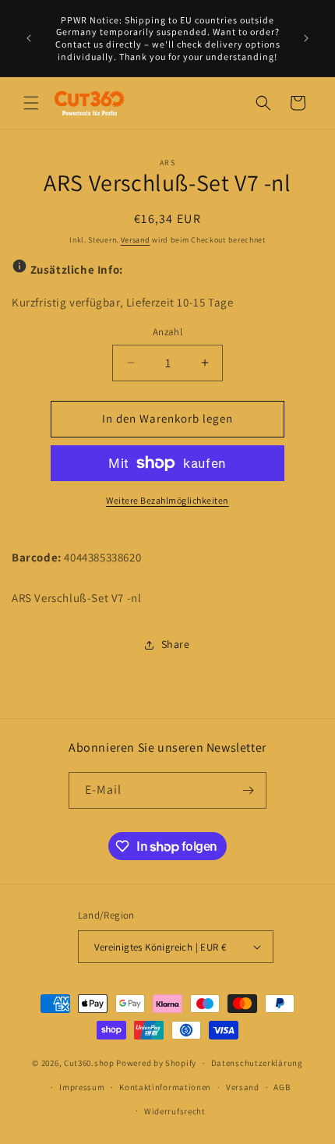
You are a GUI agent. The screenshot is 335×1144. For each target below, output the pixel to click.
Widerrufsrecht (175, 1111)
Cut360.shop (89, 1062)
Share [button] (175, 644)
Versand (135, 240)
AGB (281, 1087)
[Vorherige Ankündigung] (29, 38)
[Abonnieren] (248, 790)
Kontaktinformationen (165, 1087)
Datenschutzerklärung (257, 1062)
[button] (31, 103)
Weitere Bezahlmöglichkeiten (167, 500)
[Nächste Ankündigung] (306, 38)
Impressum (81, 1087)
